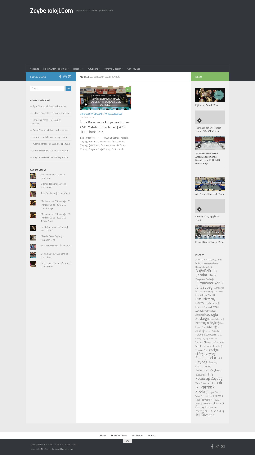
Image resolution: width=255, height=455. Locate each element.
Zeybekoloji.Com (51, 10)
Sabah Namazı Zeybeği (209, 342)
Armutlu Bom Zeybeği (205, 259)
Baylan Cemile (207, 267)
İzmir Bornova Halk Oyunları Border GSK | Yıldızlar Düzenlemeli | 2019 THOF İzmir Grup (104, 127)
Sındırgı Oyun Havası (206, 364)
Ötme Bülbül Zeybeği (214, 411)
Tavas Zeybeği (201, 374)
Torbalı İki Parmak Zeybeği (208, 387)
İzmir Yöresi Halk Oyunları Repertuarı (50, 137)
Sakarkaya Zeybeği (203, 350)
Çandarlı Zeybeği (215, 403)
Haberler (77, 68)
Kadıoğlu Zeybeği (206, 316)
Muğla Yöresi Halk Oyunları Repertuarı (50, 157)
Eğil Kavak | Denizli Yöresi (206, 105)
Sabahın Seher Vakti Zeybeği (208, 346)
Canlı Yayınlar (133, 68)
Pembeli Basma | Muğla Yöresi (209, 242)
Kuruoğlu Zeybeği (204, 335)
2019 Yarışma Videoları (91, 113)
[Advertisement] (127, 43)
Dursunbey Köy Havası (205, 300)
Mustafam (213, 338)
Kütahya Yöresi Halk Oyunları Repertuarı (51, 144)
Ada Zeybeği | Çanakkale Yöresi (209, 194)
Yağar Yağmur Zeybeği (205, 396)
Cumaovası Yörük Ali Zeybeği (209, 285)
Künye (103, 435)
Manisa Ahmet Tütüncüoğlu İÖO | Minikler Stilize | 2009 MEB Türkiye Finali (56, 217)
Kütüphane (93, 68)
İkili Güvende (204, 414)
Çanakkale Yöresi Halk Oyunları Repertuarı (45, 121)
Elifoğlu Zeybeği (212, 303)
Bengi (213, 275)
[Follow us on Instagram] (65, 76)
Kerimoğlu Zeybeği (207, 322)
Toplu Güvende (202, 383)
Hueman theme (66, 448)
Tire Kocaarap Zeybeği (209, 376)
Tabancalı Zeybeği (208, 370)
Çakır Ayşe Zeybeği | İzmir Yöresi (207, 218)
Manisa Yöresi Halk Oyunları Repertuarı (51, 150)
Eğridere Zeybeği (203, 306)
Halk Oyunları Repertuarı (55, 68)
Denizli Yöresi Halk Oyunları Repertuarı (50, 130)
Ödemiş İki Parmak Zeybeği (206, 409)
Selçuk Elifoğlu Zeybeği (207, 351)
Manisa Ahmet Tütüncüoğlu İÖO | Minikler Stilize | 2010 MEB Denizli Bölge (56, 205)
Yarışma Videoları (112, 68)
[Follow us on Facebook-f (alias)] (60, 76)
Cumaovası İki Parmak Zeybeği (209, 289)
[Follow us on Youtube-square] (69, 76)
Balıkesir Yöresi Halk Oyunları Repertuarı (51, 113)
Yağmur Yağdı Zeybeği (209, 398)
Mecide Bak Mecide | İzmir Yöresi (56, 245)
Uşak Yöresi (215, 392)
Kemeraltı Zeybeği (216, 319)
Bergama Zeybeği (204, 279)
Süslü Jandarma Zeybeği (208, 360)
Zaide (204, 403)
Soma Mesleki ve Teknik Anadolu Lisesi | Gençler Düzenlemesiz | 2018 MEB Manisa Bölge (207, 158)
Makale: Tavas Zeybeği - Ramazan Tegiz (52, 238)
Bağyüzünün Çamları (206, 273)
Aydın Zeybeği (207, 263)
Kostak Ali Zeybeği (213, 331)
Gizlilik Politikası (119, 435)
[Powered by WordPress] (42, 449)
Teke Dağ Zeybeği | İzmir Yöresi (55, 193)
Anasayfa (34, 68)
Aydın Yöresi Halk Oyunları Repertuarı (50, 106)
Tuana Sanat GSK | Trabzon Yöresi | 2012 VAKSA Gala (208, 129)
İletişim (151, 435)
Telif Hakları (137, 435)
